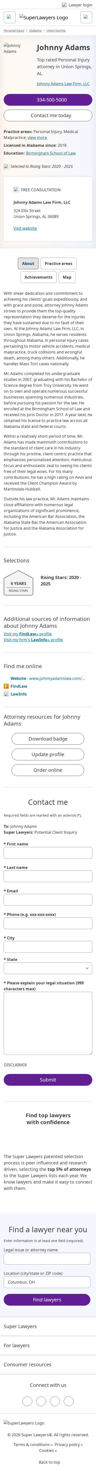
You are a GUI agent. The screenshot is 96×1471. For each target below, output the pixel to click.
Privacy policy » (69, 1444)
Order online (47, 770)
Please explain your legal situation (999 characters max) (44, 986)
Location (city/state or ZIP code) (33, 1273)
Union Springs (56, 30)
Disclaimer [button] (15, 1065)
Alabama (35, 30)
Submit (48, 1079)
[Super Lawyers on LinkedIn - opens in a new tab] (69, 1401)
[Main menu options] (10, 17)
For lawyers (17, 1345)
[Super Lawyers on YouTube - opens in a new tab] (55, 1401)
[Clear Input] (84, 1259)
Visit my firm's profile (33, 640)
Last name (16, 867)
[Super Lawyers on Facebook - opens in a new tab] (27, 1401)
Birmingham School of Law (51, 153)
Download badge (48, 738)
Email (11, 891)
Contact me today (51, 115)
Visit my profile (28, 634)
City (9, 938)
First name (16, 844)
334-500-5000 (51, 8)
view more (37, 137)
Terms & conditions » (33, 1444)
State (10, 959)
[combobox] (47, 1259)
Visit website (25, 228)
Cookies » (48, 1450)
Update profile (48, 754)
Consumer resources (27, 1364)
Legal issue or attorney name (31, 1250)
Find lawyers (47, 1299)
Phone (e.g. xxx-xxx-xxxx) (30, 914)
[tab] (28, 263)
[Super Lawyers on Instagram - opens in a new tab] (41, 1401)
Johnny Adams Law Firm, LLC (63, 83)
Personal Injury (14, 30)
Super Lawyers (20, 1326)
